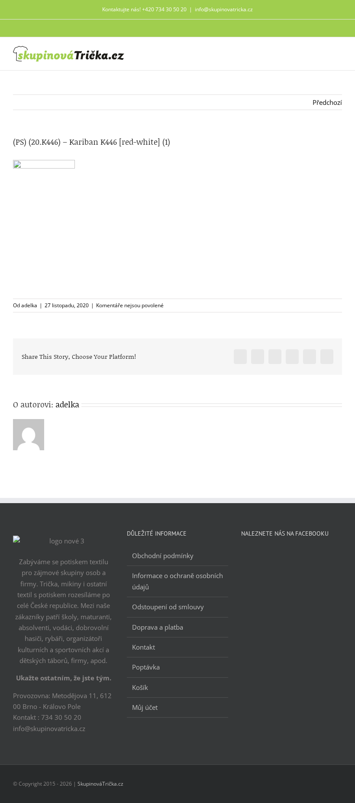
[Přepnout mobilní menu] (338, 52)
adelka (29, 305)
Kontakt (143, 647)
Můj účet (145, 707)
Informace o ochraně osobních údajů (177, 581)
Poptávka (146, 667)
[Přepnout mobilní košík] (323, 52)
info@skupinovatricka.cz (224, 9)
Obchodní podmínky (163, 555)
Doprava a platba (157, 627)
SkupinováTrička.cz (100, 783)
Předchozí (327, 102)
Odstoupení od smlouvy (168, 606)
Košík (140, 687)
